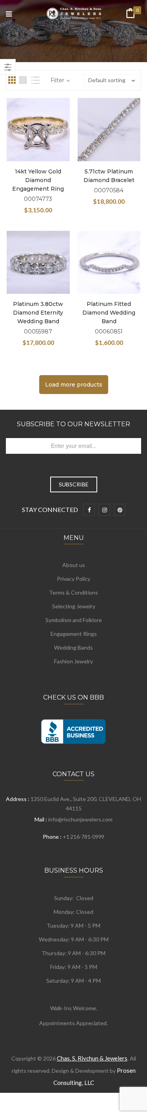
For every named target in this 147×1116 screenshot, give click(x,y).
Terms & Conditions (73, 592)
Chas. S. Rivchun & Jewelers (92, 1058)
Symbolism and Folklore (73, 620)
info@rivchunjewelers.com (80, 819)
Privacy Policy (73, 578)
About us (73, 565)
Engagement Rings (74, 633)
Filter (57, 80)
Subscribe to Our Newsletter (73, 424)
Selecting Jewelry (73, 606)
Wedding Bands (73, 647)
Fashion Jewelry (73, 661)
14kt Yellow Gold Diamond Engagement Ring (38, 180)
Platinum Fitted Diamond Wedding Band (108, 312)
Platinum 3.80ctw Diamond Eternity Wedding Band (38, 312)
